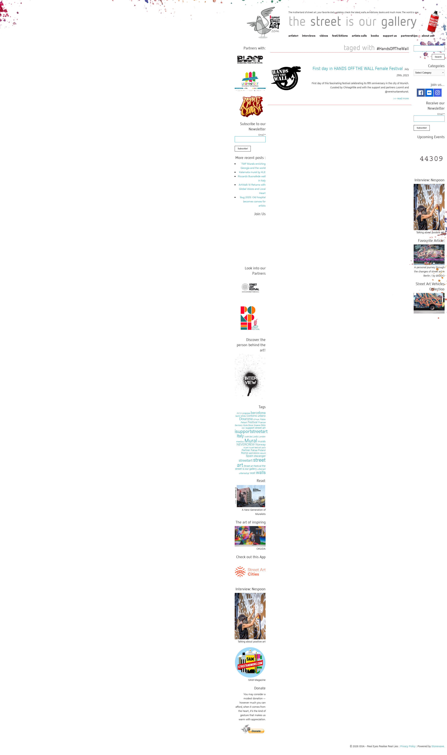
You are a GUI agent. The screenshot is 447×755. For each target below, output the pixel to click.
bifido (243, 415)
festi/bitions (340, 36)
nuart (246, 447)
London (262, 436)
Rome (244, 453)
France (262, 422)
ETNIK (256, 419)
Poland (262, 450)
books (375, 36)
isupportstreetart (251, 431)
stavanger (260, 456)
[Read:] (250, 495)
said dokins (254, 453)
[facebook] (421, 93)
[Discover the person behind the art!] (250, 377)
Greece (257, 425)
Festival (253, 422)
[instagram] (438, 93)
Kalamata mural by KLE (252, 172)
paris (264, 447)
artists (292, 36)
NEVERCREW (246, 444)
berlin (238, 415)
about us (427, 36)
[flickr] (429, 93)
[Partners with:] (250, 59)
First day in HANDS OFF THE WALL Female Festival (358, 68)
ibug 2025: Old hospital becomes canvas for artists (253, 201)
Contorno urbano (256, 415)
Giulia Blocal (248, 425)
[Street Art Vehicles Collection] (429, 303)
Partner (246, 450)
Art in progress (243, 413)
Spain (249, 455)
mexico (240, 441)
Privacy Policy (407, 746)
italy (240, 435)
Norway (260, 444)
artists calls (359, 36)
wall (252, 473)
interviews (308, 36)
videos (324, 36)
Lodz (255, 436)
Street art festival (252, 465)
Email (262, 134)
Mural (250, 440)
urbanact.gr (244, 473)
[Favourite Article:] (429, 254)
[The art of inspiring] (250, 536)
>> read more (401, 98)
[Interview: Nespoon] (250, 615)
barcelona (258, 412)
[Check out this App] (250, 571)
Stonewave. (438, 746)
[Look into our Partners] (250, 287)
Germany (239, 425)
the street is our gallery (250, 467)
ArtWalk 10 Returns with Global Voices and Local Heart (252, 189)
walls (261, 472)
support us (390, 36)
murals (262, 441)
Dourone (246, 418)
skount (263, 453)
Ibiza (263, 425)
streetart (245, 460)
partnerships (409, 36)
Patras (254, 450)
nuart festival (255, 447)
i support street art (255, 427)
